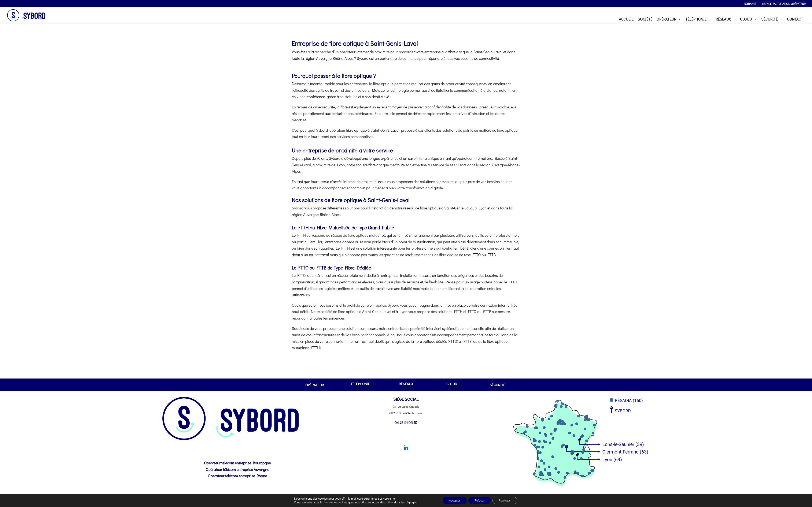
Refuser (479, 500)
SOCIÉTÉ (645, 19)
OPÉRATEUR (666, 19)
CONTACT (795, 19)
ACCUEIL (626, 19)
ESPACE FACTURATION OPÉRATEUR (784, 4)
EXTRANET (750, 4)
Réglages (505, 500)
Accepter (454, 500)
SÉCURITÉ (769, 19)
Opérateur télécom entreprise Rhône (237, 475)
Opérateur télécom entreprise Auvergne (237, 469)
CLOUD (746, 19)
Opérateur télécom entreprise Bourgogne (237, 462)
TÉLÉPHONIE (696, 19)
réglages (411, 502)
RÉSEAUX (723, 19)
